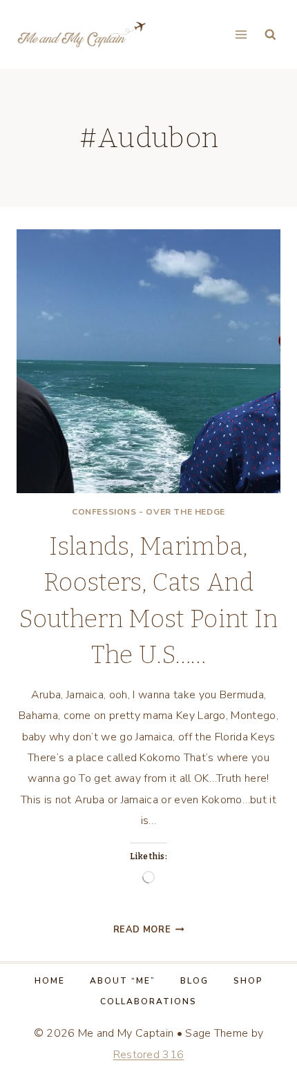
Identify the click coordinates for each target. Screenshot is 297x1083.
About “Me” (122, 980)
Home (50, 980)
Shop (248, 980)
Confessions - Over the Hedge (148, 511)
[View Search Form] (270, 35)
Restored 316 (148, 1054)
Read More (148, 929)
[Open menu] (240, 34)
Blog (194, 980)
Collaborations (148, 1001)
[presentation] (148, 361)
